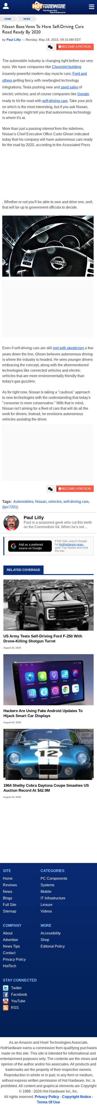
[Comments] (51, 47)
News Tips (11, 946)
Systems (47, 885)
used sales (69, 87)
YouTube (18, 1001)
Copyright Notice (76, 1097)
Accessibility (51, 933)
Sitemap (9, 911)
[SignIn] (8, 6)
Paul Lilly (34, 517)
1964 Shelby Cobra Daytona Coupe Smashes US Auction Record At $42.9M (46, 788)
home (8, 19)
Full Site (9, 905)
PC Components (54, 878)
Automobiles (23, 502)
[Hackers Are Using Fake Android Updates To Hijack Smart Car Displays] (48, 679)
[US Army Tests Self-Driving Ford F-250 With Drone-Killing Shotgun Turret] (48, 605)
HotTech (9, 966)
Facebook (19, 994)
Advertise (10, 940)
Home (8, 878)
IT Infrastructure (53, 898)
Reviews (10, 885)
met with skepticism (68, 348)
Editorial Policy (53, 946)
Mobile (46, 892)
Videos (46, 911)
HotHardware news (71, 544)
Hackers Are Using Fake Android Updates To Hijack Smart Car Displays (43, 713)
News (26, 19)
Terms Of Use (48, 1102)
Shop (45, 940)
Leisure (47, 905)
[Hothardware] (48, 7)
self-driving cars (54, 101)
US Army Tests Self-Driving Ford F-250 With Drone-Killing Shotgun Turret (42, 638)
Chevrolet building (66, 67)
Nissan (40, 502)
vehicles (55, 502)
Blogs (7, 898)
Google (83, 94)
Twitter (16, 988)
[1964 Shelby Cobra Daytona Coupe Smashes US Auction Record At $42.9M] (48, 754)
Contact (9, 953)
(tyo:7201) (10, 507)
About (7, 933)
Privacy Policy (14, 959)
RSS (15, 1008)
